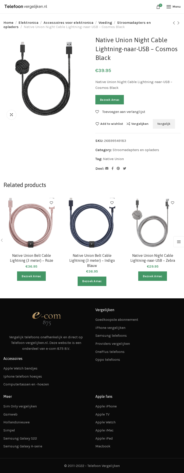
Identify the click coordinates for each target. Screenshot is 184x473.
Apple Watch (105, 422)
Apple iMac (104, 430)
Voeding (105, 22)
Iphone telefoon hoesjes (22, 376)
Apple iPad (104, 438)
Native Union (113, 159)
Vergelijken (140, 123)
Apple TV (102, 414)
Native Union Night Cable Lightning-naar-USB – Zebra (152, 257)
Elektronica (28, 22)
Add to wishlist (111, 123)
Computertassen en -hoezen (26, 384)
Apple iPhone (106, 406)
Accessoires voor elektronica (68, 22)
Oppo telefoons (107, 359)
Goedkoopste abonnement (116, 319)
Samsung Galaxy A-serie (22, 446)
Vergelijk (164, 123)
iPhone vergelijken (110, 328)
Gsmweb (10, 414)
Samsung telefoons (111, 335)
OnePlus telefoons (110, 352)
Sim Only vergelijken (20, 406)
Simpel (9, 430)
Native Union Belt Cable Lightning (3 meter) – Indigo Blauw (92, 260)
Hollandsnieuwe (16, 422)
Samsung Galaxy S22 (20, 438)
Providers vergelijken (112, 343)
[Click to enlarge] (11, 114)
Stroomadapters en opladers (136, 150)
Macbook (102, 446)
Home (8, 22)
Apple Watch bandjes (20, 368)
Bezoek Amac (109, 99)
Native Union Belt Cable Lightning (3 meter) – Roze (31, 257)
